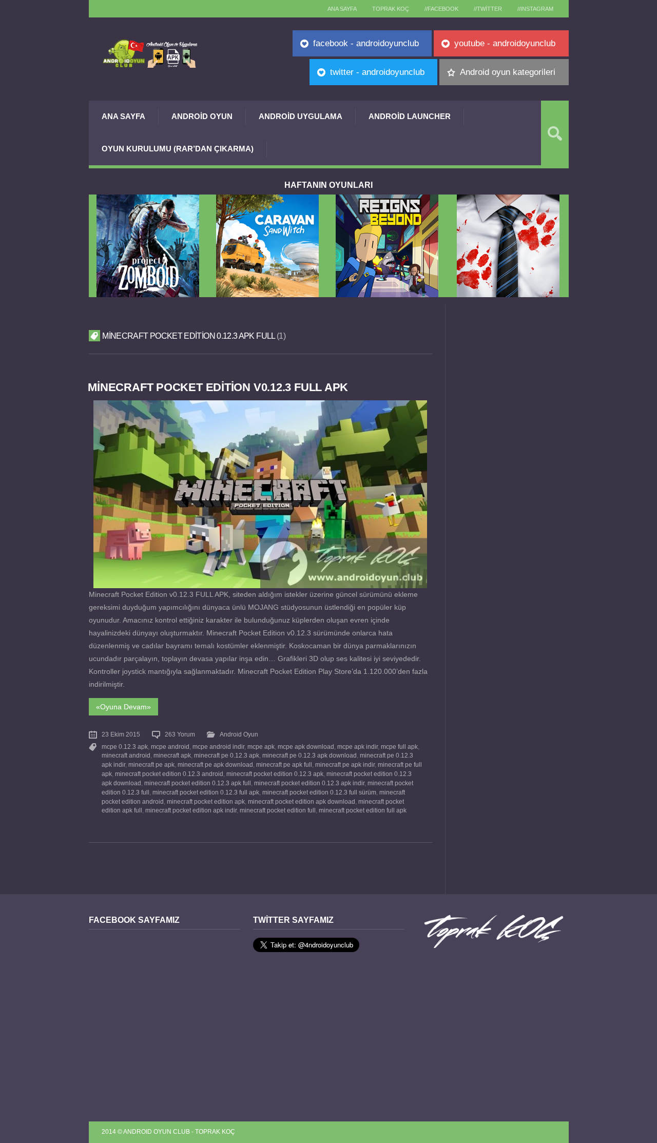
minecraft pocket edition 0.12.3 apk (274, 774)
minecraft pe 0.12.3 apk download (309, 755)
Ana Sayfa (123, 116)
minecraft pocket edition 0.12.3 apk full (197, 783)
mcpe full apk (399, 746)
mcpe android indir (218, 746)
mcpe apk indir (357, 746)
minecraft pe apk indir (345, 764)
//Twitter (488, 9)
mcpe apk (261, 746)
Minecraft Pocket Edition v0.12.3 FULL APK (218, 387)
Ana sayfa (342, 9)
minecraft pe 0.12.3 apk (226, 755)
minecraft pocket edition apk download (301, 801)
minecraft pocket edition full (278, 810)
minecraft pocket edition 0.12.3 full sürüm (319, 792)
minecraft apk (172, 755)
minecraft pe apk (151, 764)
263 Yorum (180, 734)
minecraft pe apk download (215, 764)
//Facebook (441, 9)
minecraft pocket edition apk (206, 801)
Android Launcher (410, 116)
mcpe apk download (306, 746)
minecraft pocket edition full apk (363, 810)
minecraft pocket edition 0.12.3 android (169, 774)
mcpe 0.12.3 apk (125, 746)
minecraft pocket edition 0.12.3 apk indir (309, 783)
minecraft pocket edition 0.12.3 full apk (205, 792)
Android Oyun (202, 116)
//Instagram (535, 9)
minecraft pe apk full (284, 764)
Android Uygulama (300, 116)
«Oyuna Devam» (123, 707)
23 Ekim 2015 (121, 734)
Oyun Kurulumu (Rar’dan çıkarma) (178, 148)
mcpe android (170, 746)
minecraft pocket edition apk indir (191, 810)
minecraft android (126, 755)
